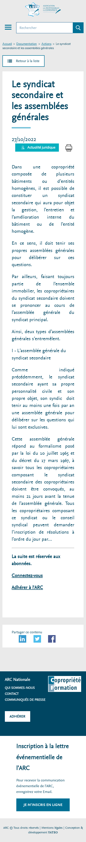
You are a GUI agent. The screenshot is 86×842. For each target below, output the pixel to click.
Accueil (7, 44)
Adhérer (17, 716)
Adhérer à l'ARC (27, 587)
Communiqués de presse (25, 700)
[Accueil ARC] (43, 9)
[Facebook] (52, 639)
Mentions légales (52, 828)
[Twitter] (37, 639)
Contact (12, 694)
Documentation (26, 44)
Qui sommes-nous (20, 688)
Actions (46, 44)
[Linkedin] (22, 639)
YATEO (53, 832)
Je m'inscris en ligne (43, 804)
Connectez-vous (27, 575)
